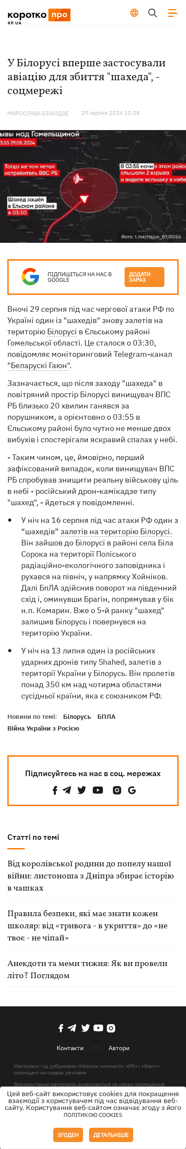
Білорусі (62, 331)
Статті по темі (33, 837)
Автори (119, 1048)
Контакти (70, 1048)
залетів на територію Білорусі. (116, 531)
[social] (55, 790)
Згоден (68, 1135)
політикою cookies (93, 1115)
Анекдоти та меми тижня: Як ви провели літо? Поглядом (87, 970)
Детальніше (111, 1135)
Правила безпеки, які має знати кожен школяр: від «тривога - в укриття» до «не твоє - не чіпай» (87, 926)
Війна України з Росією (43, 728)
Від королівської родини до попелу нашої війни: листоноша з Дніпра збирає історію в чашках (90, 876)
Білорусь (77, 716)
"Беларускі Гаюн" (38, 365)
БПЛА (106, 716)
